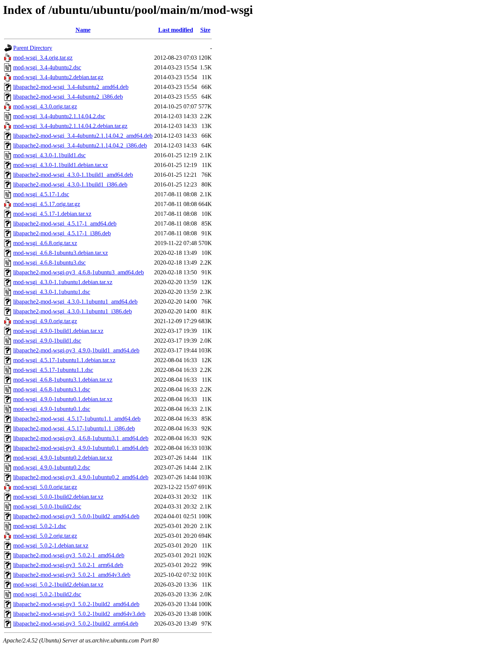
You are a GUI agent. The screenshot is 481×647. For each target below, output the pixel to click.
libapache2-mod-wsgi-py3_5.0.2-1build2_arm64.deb (75, 623)
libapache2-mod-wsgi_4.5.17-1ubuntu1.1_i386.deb (74, 428)
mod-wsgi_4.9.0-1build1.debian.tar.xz (58, 331)
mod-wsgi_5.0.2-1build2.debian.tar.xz (58, 584)
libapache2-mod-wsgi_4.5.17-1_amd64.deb (64, 223)
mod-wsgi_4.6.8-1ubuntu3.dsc (49, 262)
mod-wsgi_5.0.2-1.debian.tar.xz (50, 545)
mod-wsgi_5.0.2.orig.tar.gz (45, 536)
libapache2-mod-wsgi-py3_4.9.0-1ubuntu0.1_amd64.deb (80, 448)
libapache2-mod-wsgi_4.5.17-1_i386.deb (62, 233)
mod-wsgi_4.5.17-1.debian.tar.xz (52, 214)
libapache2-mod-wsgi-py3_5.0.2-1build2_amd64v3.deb (79, 614)
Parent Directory (32, 48)
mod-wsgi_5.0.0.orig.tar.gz (45, 487)
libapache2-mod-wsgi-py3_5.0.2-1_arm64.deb (68, 565)
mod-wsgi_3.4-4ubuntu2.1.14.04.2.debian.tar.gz (70, 126)
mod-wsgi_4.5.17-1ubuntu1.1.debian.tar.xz (64, 360)
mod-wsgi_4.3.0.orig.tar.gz (45, 106)
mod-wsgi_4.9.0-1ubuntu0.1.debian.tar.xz (62, 399)
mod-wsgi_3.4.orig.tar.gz (43, 57)
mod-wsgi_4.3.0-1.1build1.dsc (49, 155)
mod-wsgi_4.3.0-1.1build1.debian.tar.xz (60, 165)
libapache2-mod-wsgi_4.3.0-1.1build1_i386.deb (70, 184)
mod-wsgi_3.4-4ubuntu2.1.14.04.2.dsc (59, 116)
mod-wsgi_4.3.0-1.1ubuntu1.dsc (51, 292)
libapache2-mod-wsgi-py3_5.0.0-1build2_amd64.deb (76, 516)
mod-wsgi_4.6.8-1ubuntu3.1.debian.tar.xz (62, 379)
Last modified (175, 30)
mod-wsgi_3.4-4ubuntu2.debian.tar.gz (58, 77)
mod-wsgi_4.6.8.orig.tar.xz (45, 243)
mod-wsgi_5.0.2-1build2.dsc (47, 594)
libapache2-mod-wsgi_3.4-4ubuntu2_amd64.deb (71, 87)
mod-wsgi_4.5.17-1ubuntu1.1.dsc (53, 370)
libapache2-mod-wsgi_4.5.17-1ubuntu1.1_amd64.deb (77, 418)
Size (205, 30)
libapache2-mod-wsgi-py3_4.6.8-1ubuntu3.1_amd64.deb (80, 438)
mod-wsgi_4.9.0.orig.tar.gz (45, 321)
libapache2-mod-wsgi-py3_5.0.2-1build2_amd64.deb (76, 604)
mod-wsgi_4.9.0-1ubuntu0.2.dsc (51, 467)
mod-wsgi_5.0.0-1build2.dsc (47, 506)
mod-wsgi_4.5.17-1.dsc (41, 194)
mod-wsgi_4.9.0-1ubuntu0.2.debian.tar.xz (62, 457)
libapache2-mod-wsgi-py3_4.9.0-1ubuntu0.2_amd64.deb (80, 477)
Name (83, 30)
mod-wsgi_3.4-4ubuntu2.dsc (47, 67)
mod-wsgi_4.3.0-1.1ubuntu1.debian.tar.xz (62, 282)
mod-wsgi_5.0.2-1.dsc (39, 526)
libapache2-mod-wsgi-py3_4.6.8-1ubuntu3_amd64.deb (78, 272)
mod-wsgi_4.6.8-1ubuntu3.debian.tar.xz (60, 253)
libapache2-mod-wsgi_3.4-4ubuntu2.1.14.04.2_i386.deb (80, 145)
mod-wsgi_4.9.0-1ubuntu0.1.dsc (51, 409)
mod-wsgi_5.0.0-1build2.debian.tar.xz (58, 497)
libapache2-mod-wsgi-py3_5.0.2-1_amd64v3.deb (71, 575)
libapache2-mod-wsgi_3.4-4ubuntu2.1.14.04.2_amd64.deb (83, 135)
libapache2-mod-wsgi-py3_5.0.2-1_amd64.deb (68, 555)
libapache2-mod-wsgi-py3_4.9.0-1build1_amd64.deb (76, 350)
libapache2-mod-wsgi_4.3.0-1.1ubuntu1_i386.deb (72, 311)
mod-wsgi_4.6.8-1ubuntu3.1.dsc (51, 389)
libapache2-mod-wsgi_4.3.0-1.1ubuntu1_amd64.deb (75, 301)
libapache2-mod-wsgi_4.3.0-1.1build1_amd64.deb (73, 175)
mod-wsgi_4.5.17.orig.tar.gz (46, 204)
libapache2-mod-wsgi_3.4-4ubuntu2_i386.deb (68, 96)
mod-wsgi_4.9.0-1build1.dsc (47, 340)
